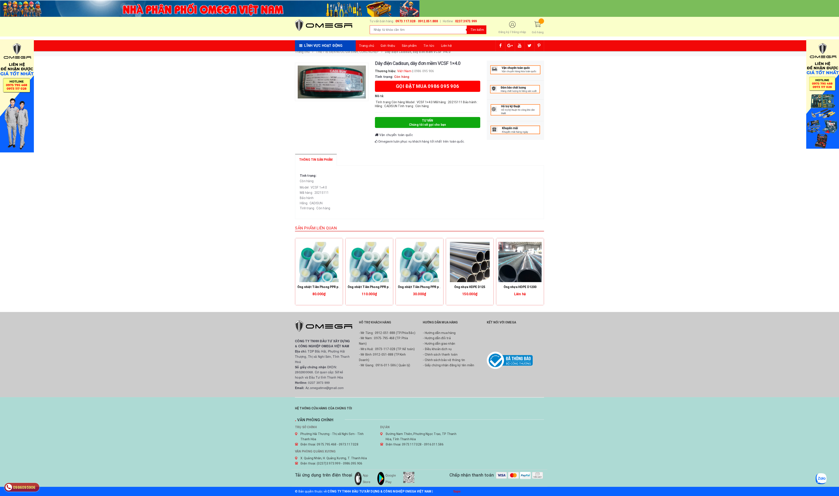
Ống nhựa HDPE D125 (469, 287)
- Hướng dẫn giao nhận (439, 343)
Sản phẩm (409, 45)
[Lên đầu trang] (831, 483)
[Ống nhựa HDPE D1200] (520, 262)
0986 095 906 (424, 71)
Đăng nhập (519, 32)
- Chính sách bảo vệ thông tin (444, 360)
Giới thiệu (388, 45)
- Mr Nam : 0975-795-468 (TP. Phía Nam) (383, 340)
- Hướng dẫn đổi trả (437, 338)
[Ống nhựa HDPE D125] (469, 262)
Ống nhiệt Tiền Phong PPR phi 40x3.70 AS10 (380, 287)
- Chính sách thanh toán (440, 354)
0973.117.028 (405, 21)
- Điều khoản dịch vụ (437, 349)
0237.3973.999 (466, 21)
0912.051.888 (428, 21)
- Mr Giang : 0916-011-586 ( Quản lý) (384, 365)
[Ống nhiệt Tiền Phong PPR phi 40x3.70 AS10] (369, 262)
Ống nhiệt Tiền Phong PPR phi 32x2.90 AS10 (329, 287)
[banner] (210, 8)
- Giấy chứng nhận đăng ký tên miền (448, 365)
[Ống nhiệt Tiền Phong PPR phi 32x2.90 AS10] (319, 262)
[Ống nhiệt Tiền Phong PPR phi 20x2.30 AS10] (419, 262)
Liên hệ (446, 45)
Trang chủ (366, 45)
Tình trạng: (308, 175)
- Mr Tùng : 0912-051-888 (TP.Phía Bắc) (387, 333)
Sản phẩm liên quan (316, 228)
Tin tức (429, 45)
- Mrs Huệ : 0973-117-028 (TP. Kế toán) (387, 349)
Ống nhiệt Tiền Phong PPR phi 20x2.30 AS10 (430, 287)
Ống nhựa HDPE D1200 (520, 287)
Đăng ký (504, 32)
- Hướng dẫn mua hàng (439, 333)
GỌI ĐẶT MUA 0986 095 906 (427, 86)
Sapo (457, 491)
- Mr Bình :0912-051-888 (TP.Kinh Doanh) (382, 357)
